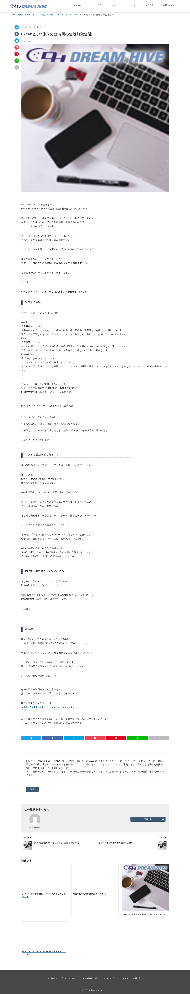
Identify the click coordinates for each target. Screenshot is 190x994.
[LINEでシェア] (16, 60)
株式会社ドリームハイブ (98, 990)
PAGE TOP (183, 961)
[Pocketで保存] (16, 47)
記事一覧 (148, 819)
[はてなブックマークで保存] (16, 40)
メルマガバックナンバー (33, 27)
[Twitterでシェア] (16, 27)
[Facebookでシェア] (16, 34)
